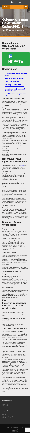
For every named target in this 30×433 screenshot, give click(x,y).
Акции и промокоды (12, 81)
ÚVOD (3, 29)
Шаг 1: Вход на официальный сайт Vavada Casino (15, 90)
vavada (22, 165)
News (7, 29)
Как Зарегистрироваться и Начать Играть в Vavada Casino (14, 85)
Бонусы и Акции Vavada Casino (14, 78)
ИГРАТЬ (15, 61)
